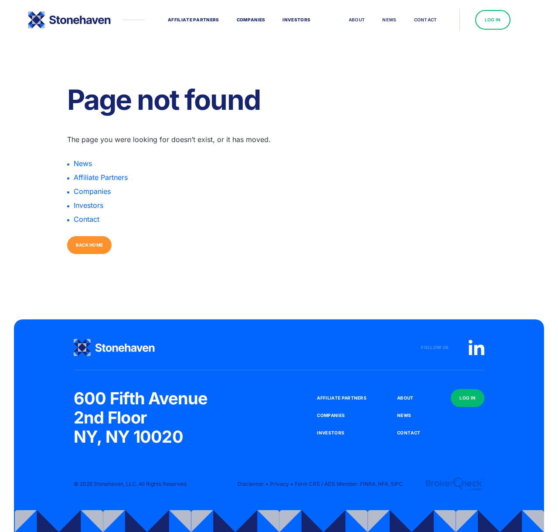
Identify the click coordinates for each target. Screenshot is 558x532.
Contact (86, 219)
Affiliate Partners (101, 177)
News (83, 163)
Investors (88, 205)
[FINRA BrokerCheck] (454, 484)
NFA (383, 484)
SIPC (397, 484)
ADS (329, 484)
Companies (92, 191)
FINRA (367, 484)
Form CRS (307, 484)
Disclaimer (251, 484)
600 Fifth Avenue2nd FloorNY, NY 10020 (141, 417)
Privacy (279, 484)
